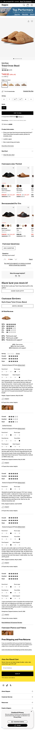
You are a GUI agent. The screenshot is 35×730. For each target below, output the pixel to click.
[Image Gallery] (7, 407)
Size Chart (5, 151)
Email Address (7, 668)
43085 (10, 124)
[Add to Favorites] (13, 168)
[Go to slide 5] (18, 58)
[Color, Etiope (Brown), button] (25, 225)
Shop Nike (17, 14)
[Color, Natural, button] (5, 186)
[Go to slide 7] (21, 58)
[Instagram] (3, 685)
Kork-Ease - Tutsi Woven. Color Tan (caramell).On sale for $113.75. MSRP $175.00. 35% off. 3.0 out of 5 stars (23, 181)
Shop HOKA (25, 14)
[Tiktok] (7, 685)
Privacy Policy (17, 717)
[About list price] (7, 76)
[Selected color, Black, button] (3, 186)
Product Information (8, 129)
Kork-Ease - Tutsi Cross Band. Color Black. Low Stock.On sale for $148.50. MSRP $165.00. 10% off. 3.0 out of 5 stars (8, 181)
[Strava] (10, 685)
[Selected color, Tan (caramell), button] (18, 186)
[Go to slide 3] (16, 58)
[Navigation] (31, 5)
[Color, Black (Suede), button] (20, 186)
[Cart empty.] (27, 5)
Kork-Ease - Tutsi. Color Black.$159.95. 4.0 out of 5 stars (23, 221)
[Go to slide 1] (13, 58)
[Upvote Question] (4, 259)
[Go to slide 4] (17, 58)
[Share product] (28, 21)
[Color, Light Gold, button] (10, 186)
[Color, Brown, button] (8, 186)
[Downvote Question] (15, 259)
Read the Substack (26, 1)
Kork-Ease (5, 63)
